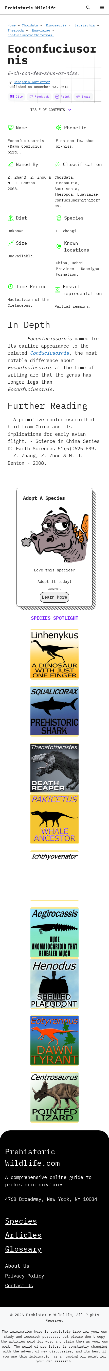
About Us (17, 1265)
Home (12, 25)
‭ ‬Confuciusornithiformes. (31, 35)
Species (21, 1221)
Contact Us (19, 1285)
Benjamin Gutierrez (32, 82)
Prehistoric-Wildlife (30, 7)
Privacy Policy (24, 1276)
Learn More (54, 597)
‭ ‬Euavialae (40, 30)
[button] (88, 7)
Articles (23, 1235)
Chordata (30, 25)
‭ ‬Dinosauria (55, 25)
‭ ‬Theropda (16, 30)
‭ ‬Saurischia (83, 25)
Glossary (23, 1249)
